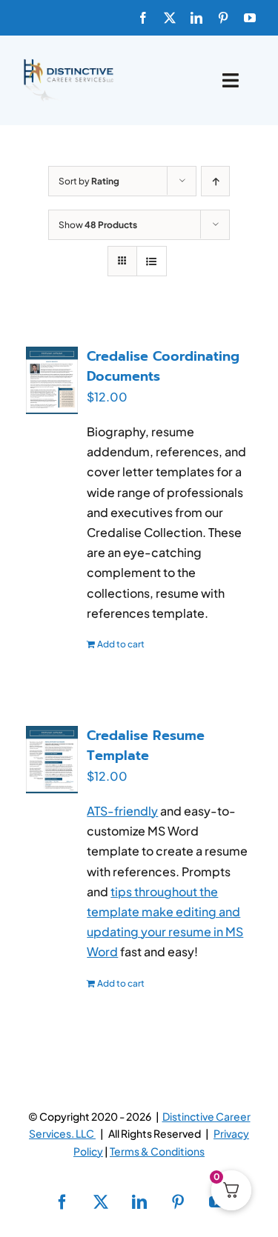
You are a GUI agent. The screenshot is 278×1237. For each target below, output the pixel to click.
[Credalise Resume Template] (52, 759)
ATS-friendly (122, 810)
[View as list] (151, 261)
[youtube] (250, 18)
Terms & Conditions (157, 1151)
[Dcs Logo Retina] (68, 63)
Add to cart (121, 644)
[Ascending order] (215, 181)
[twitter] (170, 18)
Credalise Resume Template (146, 745)
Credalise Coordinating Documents (163, 366)
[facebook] (143, 18)
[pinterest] (223, 18)
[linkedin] (196, 18)
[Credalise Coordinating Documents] (52, 380)
